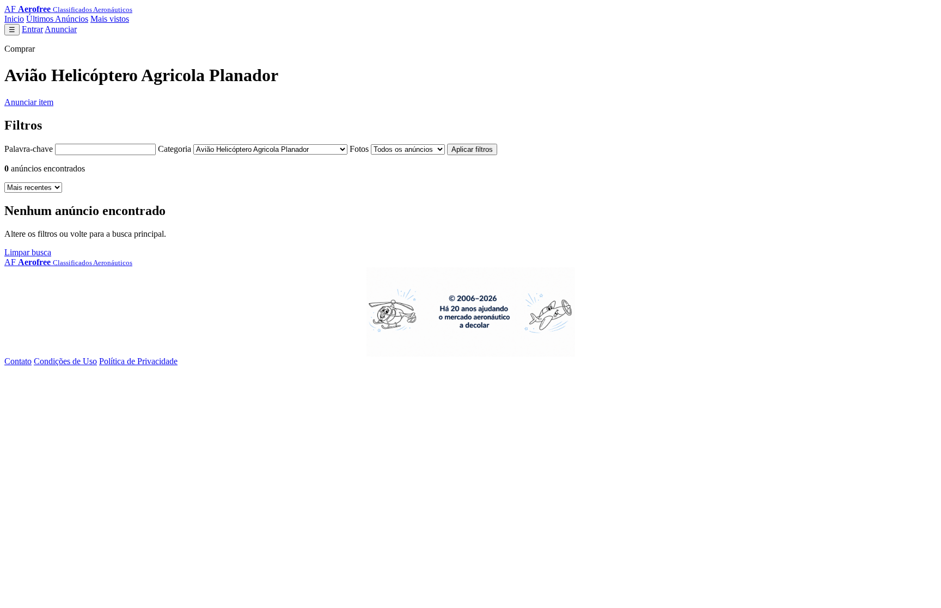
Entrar (32, 29)
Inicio (14, 18)
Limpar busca (27, 252)
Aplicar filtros (472, 149)
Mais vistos (109, 18)
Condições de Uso (65, 361)
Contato (18, 361)
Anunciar (61, 29)
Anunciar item (28, 102)
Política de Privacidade (138, 361)
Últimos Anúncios (57, 18)
